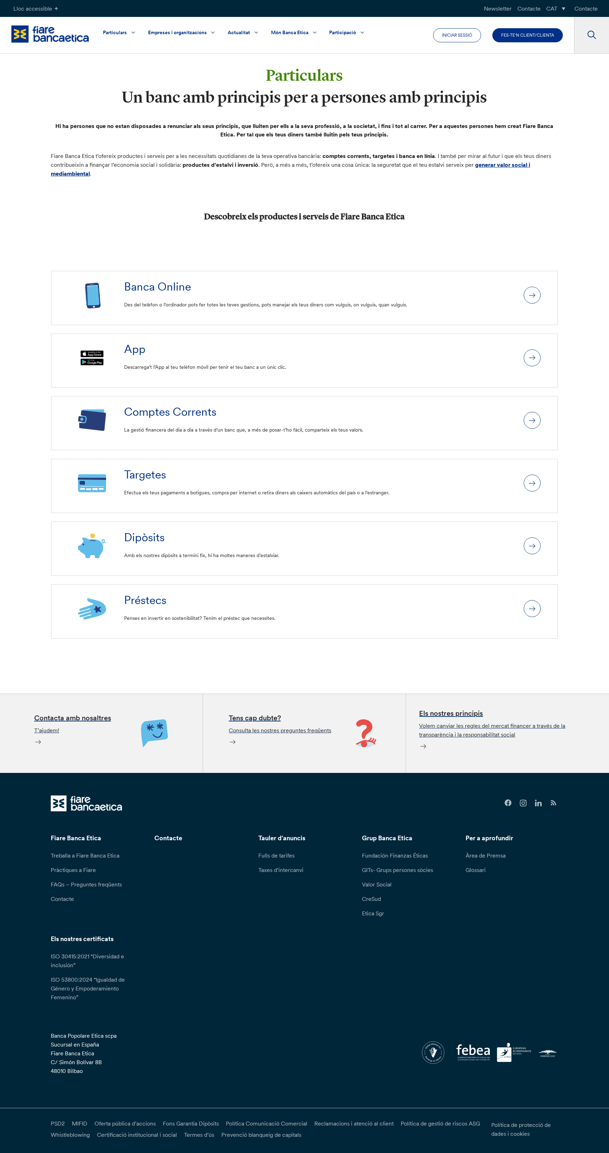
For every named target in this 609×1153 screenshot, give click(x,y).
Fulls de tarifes (276, 855)
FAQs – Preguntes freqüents (86, 884)
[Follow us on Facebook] (508, 803)
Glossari (476, 869)
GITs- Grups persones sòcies (397, 869)
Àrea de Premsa (486, 855)
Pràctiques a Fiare (73, 869)
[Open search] (591, 35)
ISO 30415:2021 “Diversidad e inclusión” (87, 961)
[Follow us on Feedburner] (553, 803)
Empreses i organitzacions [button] (177, 32)
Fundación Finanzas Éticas (395, 855)
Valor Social (377, 884)
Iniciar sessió (457, 35)
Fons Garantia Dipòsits (191, 1123)
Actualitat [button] (239, 32)
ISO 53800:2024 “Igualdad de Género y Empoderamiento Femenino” (88, 988)
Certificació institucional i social (137, 1134)
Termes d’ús (199, 1134)
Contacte (529, 8)
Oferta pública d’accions (125, 1123)
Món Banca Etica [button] (289, 32)
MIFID (79, 1123)
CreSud (371, 898)
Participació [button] (342, 32)
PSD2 (58, 1123)
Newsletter (498, 8)
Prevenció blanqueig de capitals (261, 1134)
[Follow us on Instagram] (523, 803)
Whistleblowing (70, 1134)
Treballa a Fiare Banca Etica (85, 855)
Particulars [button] (115, 32)
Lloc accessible (32, 8)
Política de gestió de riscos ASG (440, 1123)
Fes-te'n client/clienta (527, 35)
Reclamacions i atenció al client (354, 1123)
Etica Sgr (373, 913)
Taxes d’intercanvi (280, 869)
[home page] (50, 34)
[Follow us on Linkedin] (538, 803)
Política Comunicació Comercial (266, 1123)
